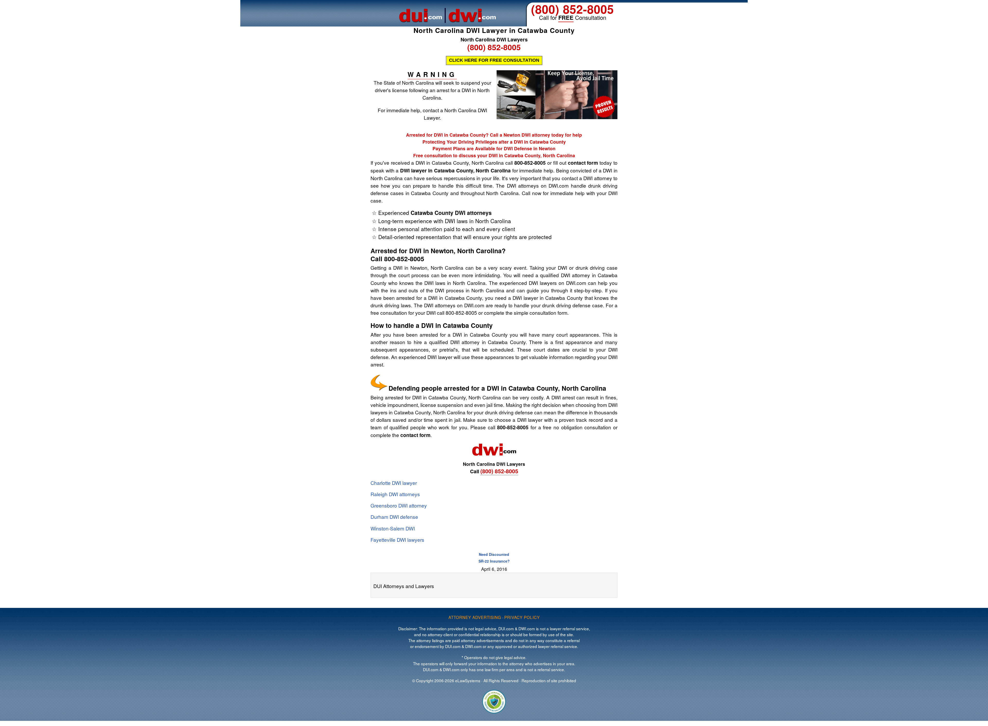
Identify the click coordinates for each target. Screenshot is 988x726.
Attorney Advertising (474, 617)
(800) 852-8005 (572, 9)
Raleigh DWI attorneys (395, 494)
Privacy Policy (522, 617)
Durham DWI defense (394, 516)
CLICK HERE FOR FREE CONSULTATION (494, 60)
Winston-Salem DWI (392, 528)
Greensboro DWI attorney (398, 505)
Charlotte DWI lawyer (393, 482)
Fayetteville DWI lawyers (397, 539)
